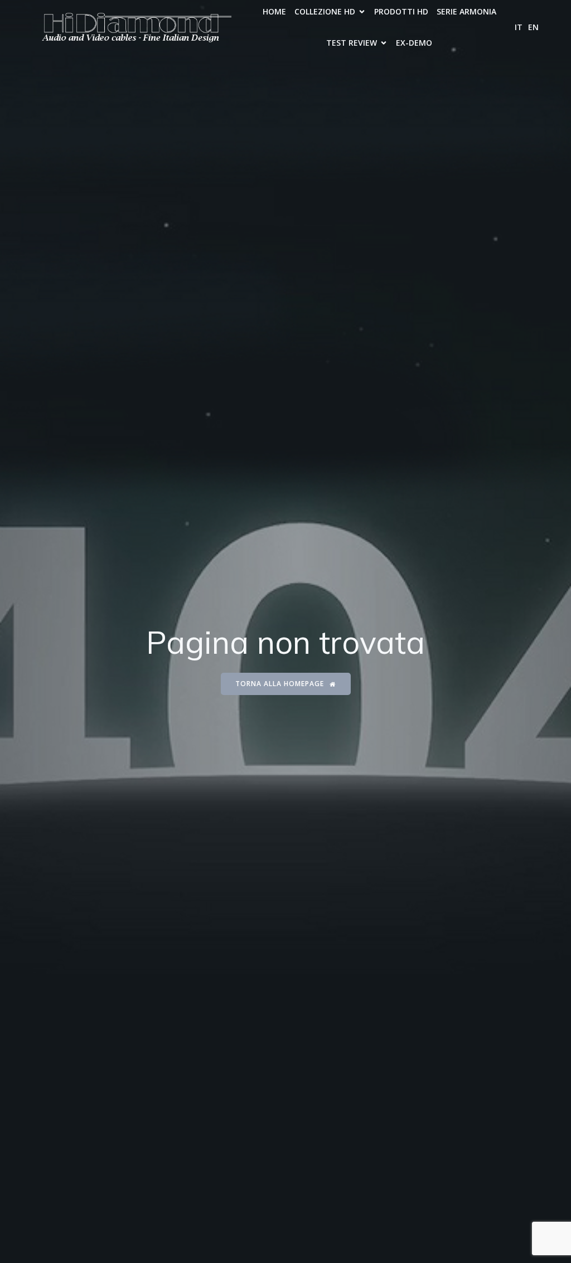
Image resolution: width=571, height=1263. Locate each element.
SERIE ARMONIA (466, 11)
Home (274, 11)
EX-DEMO (414, 42)
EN (533, 27)
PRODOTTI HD (401, 11)
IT (518, 27)
